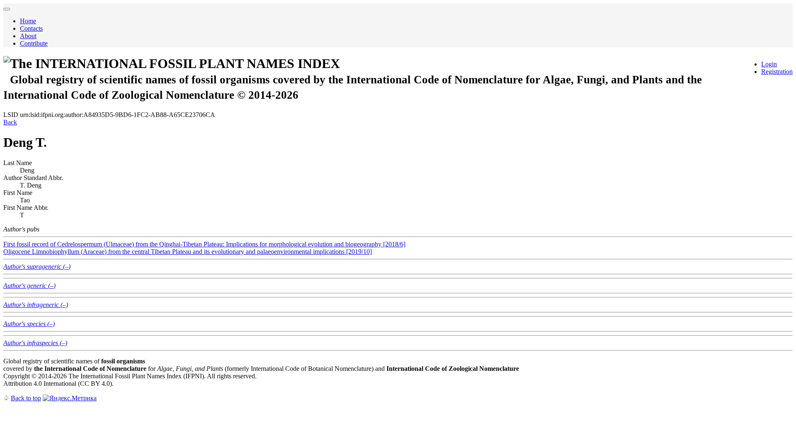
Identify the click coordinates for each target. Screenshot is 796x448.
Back (10, 122)
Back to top (26, 398)
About (28, 35)
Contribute (34, 43)
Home (28, 20)
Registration (777, 71)
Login (769, 64)
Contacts (31, 28)
